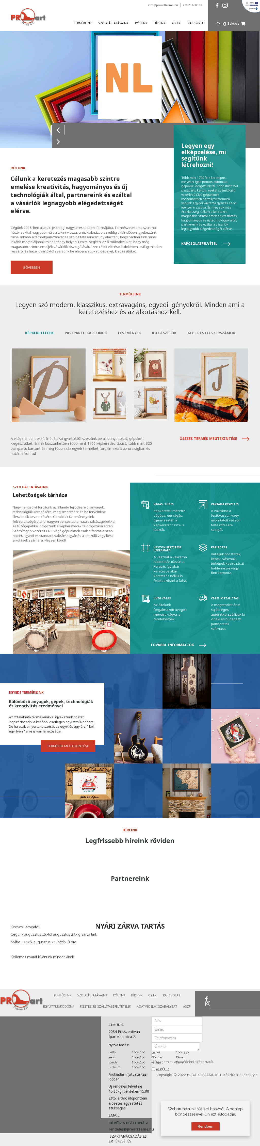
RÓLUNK (119, 995)
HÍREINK (136, 995)
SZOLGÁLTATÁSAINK (92, 995)
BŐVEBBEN (31, 267)
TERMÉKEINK (62, 995)
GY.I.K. (152, 995)
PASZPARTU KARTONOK (86, 332)
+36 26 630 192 (192, 5)
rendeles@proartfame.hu (131, 1129)
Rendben (205, 1126)
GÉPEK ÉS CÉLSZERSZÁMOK (211, 332)
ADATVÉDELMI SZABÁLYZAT (157, 1006)
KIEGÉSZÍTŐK (164, 332)
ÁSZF (186, 1006)
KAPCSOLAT (171, 995)
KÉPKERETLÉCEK (39, 332)
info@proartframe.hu (163, 5)
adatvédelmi (184, 1061)
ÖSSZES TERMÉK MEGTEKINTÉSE (209, 438)
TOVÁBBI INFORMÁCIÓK (172, 644)
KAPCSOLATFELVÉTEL (199, 243)
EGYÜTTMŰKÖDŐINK (58, 1006)
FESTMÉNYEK (129, 332)
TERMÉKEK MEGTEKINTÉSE (68, 746)
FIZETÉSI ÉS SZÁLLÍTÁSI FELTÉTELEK (105, 1006)
